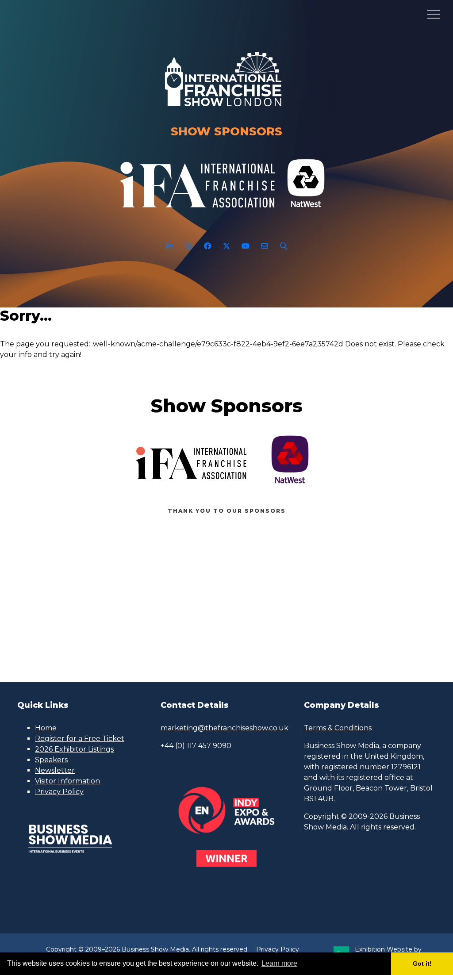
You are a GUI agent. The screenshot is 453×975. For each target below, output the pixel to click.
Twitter (226, 246)
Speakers (51, 760)
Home (46, 728)
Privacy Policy (59, 791)
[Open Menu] (433, 14)
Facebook (207, 246)
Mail (264, 246)
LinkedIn (169, 246)
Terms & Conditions (338, 728)
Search (283, 246)
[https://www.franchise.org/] (197, 212)
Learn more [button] (279, 963)
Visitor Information (67, 781)
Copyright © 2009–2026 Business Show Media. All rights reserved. (147, 949)
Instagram (188, 246)
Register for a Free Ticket (79, 738)
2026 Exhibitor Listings (74, 749)
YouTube (245, 246)
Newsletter (55, 770)
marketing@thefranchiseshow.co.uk (224, 728)
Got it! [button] (422, 963)
